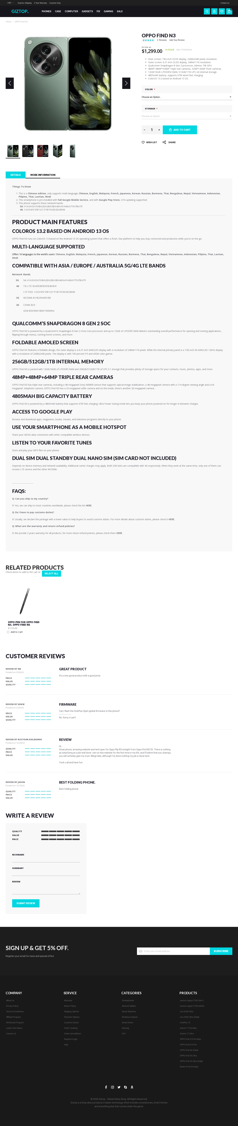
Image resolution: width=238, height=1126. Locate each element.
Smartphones (128, 1000)
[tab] (16, 175)
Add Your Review (177, 40)
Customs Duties (71, 1022)
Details (16, 174)
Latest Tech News (14, 1028)
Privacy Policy (12, 1006)
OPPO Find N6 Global (189, 1050)
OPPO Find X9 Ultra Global (191, 1061)
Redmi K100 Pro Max (189, 1067)
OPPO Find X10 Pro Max (190, 1039)
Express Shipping (25, 3)
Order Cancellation (72, 1034)
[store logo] (21, 11)
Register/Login (70, 1039)
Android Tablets (129, 1006)
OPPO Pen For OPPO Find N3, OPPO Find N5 (24, 623)
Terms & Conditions (15, 1011)
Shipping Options (71, 1011)
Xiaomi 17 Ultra (187, 1034)
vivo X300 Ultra (186, 1011)
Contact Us (225, 3)
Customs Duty (55, 3)
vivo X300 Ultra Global (189, 1017)
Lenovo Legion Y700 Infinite (192, 1006)
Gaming (125, 1028)
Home (8, 22)
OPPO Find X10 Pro (188, 1045)
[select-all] (51, 573)
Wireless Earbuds (130, 1017)
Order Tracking (70, 1028)
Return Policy (70, 1006)
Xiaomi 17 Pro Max (188, 1028)
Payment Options (71, 1017)
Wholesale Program (15, 1022)
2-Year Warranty (40, 3)
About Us (10, 1000)
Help (66, 1045)
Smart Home (127, 1022)
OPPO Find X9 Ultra (188, 1056)
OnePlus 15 (185, 1022)
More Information (42, 174)
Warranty (68, 1000)
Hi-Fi (124, 1034)
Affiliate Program (13, 1017)
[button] (10, 3)
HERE (88, 505)
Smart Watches (129, 1011)
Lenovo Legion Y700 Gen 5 (192, 1000)
